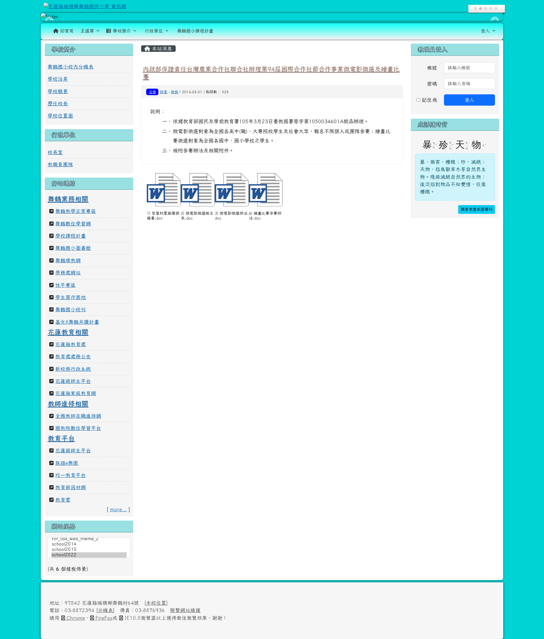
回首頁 (67, 31)
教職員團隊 (60, 164)
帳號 (432, 67)
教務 (174, 92)
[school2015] (89, 549)
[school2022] (89, 555)
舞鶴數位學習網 (73, 223)
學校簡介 (122, 31)
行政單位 (154, 31)
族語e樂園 (66, 463)
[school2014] (89, 544)
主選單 (87, 31)
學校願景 (58, 91)
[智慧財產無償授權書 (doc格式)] (164, 190)
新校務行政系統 (73, 369)
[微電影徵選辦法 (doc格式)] (232, 190)
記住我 (428, 99)
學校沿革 (58, 78)
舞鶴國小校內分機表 (71, 66)
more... (118, 509)
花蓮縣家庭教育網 (75, 393)
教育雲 (63, 499)
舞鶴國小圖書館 (73, 248)
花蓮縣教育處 (70, 344)
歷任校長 (58, 103)
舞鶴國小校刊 (70, 309)
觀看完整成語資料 (476, 209)
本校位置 (156, 602)
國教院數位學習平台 (78, 428)
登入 (485, 31)
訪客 (163, 92)
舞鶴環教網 (68, 260)
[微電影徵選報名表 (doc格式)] (198, 190)
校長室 (55, 152)
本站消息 (161, 48)
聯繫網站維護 (185, 610)
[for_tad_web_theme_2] (89, 539)
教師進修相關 (68, 403)
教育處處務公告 (73, 356)
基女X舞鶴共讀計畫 (77, 322)
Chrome (75, 617)
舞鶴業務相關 (68, 198)
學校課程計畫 (70, 235)
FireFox (103, 617)
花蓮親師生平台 (73, 381)
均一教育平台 (70, 475)
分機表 (105, 610)
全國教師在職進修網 (78, 416)
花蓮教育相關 (68, 332)
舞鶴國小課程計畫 (195, 31)
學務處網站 (68, 272)
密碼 (432, 83)
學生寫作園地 (70, 297)
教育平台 (61, 438)
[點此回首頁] (272, 16)
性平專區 (65, 285)
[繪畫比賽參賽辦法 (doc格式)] (266, 190)
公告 (152, 92)
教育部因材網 (70, 487)
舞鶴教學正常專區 (75, 211)
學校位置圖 (60, 115)
